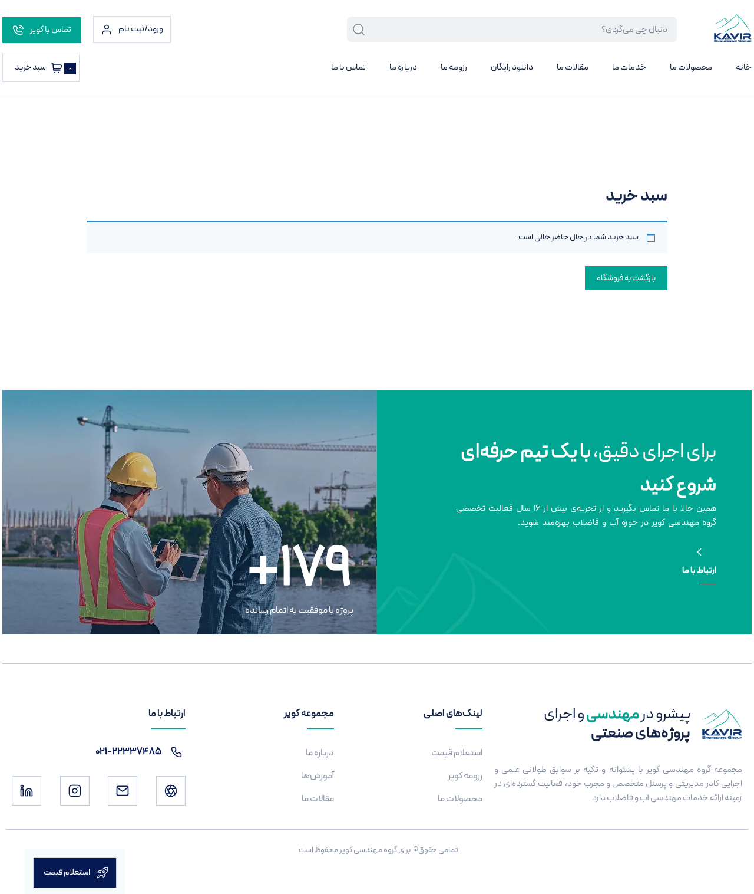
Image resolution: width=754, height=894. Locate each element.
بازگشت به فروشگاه (626, 278)
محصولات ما (691, 67)
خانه (744, 67)
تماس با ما (348, 67)
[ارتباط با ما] (699, 551)
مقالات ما (572, 67)
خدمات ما (629, 67)
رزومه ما (454, 67)
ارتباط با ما (699, 570)
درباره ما (403, 67)
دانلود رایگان (512, 67)
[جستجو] (356, 29)
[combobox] (521, 29)
